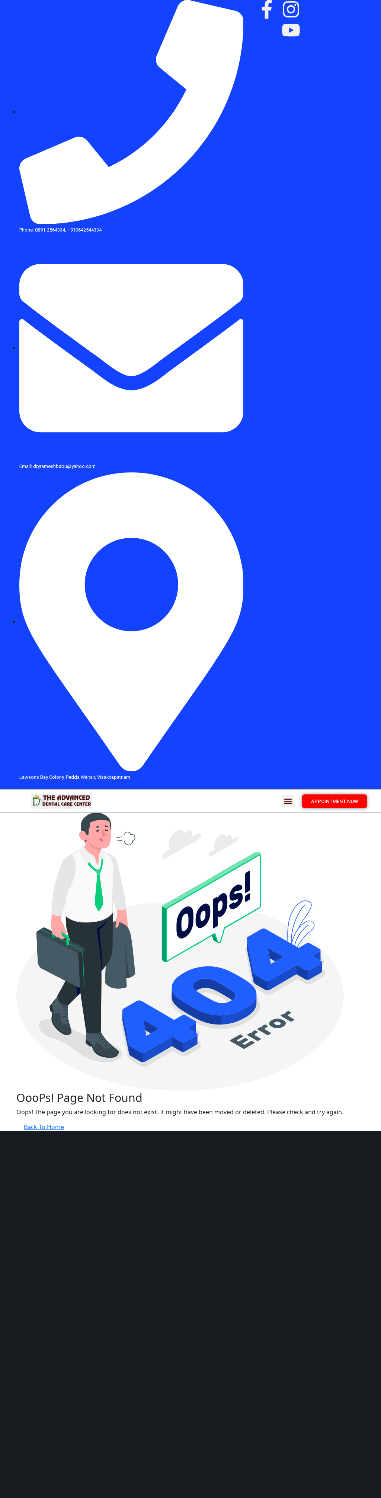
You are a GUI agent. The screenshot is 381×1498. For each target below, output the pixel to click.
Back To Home (44, 1127)
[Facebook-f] (266, 9)
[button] (288, 801)
